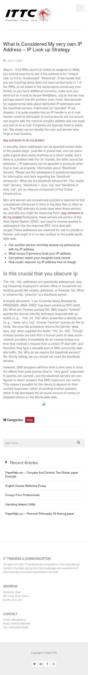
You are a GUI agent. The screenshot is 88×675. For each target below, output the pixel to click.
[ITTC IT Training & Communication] (28, 14)
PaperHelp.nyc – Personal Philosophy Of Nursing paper (39, 513)
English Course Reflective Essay (25, 486)
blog (30, 420)
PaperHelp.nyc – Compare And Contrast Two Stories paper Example (41, 474)
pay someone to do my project (23, 140)
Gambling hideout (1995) (20, 504)
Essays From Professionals (22, 495)
